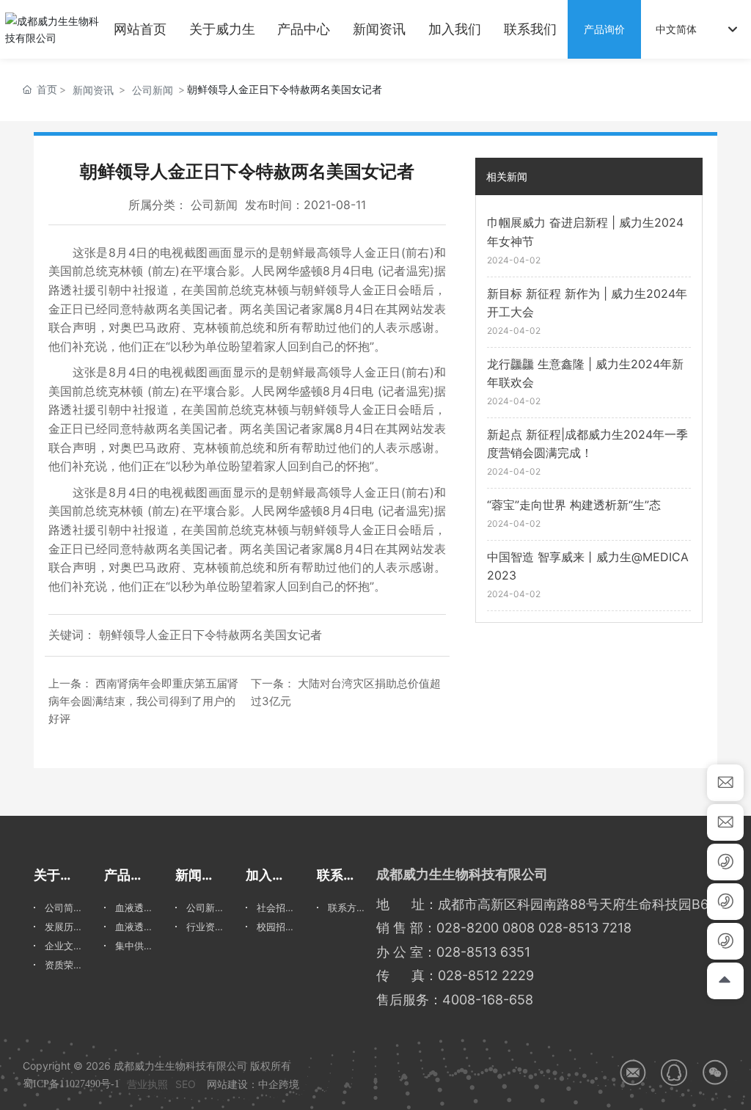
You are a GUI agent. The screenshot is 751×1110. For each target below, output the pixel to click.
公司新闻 (152, 90)
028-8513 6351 (483, 952)
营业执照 (147, 1084)
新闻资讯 (93, 90)
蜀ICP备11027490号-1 (71, 1083)
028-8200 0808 (485, 927)
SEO (185, 1084)
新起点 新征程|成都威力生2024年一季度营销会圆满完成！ (587, 444)
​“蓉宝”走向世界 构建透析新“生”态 (574, 504)
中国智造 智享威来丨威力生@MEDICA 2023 (588, 566)
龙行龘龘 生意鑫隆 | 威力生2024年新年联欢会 (585, 373)
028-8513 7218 (584, 927)
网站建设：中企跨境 (253, 1084)
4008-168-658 (487, 999)
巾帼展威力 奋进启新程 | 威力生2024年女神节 (585, 232)
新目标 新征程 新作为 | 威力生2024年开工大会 (587, 303)
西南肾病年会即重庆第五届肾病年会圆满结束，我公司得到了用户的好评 (143, 701)
